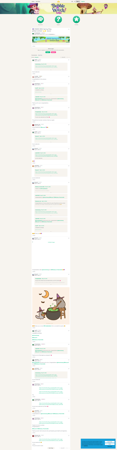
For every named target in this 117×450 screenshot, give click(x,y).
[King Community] (58, 1)
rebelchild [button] (37, 96)
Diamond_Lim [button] (37, 124)
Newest (36, 57)
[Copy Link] (54, 34)
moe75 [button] (35, 59)
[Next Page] (68, 57)
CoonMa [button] (36, 76)
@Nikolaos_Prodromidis (47, 100)
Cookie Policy (86, 445)
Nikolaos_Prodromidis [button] (40, 186)
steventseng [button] (38, 64)
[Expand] (51, 44)
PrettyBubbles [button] (37, 33)
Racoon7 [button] (37, 136)
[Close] (114, 439)
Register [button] (53, 52)
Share (33, 46)
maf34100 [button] (37, 153)
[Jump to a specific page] (69, 57)
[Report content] (69, 29)
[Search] (75, 1)
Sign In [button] (47, 52)
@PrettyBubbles (38, 98)
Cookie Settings (109, 446)
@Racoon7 (37, 100)
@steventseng (38, 92)
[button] (33, 34)
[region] (98, 444)
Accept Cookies (109, 441)
